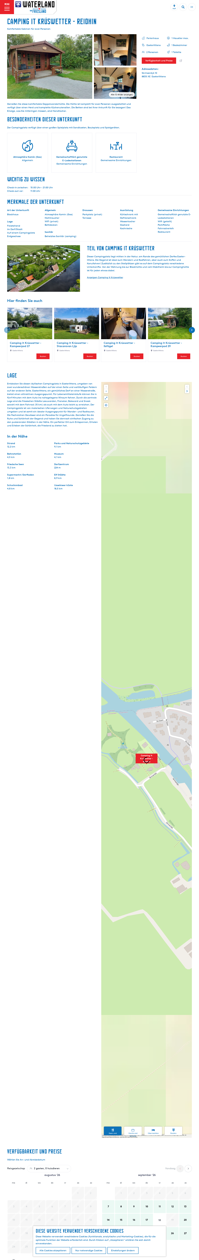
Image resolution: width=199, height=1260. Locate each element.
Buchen (43, 356)
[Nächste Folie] (192, 330)
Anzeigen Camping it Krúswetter (105, 277)
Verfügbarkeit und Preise (159, 60)
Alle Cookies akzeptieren (52, 1250)
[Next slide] (187, 391)
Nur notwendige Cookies (88, 1250)
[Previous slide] (187, 387)
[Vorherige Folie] (7, 330)
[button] (146, 760)
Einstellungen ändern (123, 1250)
